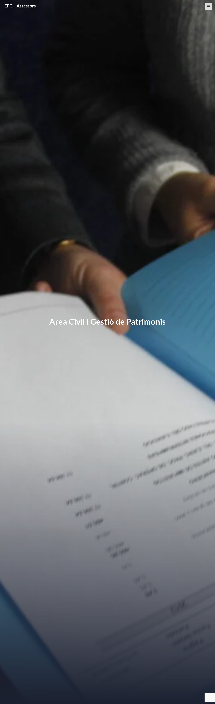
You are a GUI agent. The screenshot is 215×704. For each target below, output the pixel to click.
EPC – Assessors (20, 5)
